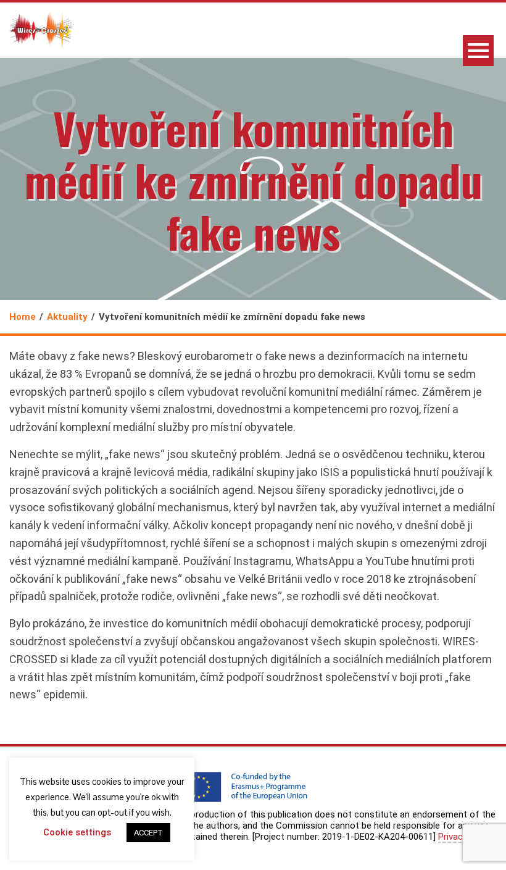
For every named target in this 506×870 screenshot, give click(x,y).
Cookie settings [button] (77, 832)
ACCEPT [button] (148, 832)
